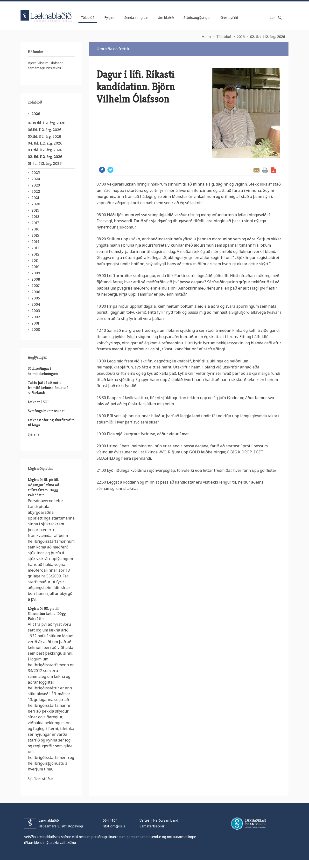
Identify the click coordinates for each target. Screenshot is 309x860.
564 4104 (110, 820)
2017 (35, 222)
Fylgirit (109, 17)
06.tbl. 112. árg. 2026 (44, 129)
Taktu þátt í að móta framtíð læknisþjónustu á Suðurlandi (48, 387)
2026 (241, 36)
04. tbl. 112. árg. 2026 (45, 143)
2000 (35, 329)
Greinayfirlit (229, 17)
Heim (206, 36)
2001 (35, 323)
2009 (35, 273)
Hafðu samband (165, 820)
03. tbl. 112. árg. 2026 (45, 150)
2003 (35, 310)
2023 (35, 185)
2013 (35, 247)
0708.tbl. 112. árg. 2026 (46, 122)
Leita (280, 17)
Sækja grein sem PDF (273, 170)
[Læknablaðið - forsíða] (46, 11)
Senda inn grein (136, 17)
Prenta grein (265, 170)
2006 (35, 291)
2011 (35, 260)
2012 (35, 254)
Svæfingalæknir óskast (46, 410)
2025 (35, 172)
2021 (35, 197)
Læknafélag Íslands (248, 824)
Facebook (102, 170)
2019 (35, 210)
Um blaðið (166, 17)
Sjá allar (34, 434)
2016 (35, 229)
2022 (35, 191)
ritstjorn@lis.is (114, 826)
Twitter (110, 170)
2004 (35, 304)
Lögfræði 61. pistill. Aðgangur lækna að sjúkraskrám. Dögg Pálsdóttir (43, 487)
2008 (35, 279)
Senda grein (256, 170)
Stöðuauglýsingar (197, 17)
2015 (35, 235)
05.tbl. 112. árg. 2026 (44, 136)
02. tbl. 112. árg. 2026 (267, 36)
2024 (35, 178)
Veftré (144, 820)
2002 (35, 316)
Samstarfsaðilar (152, 826)
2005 (35, 298)
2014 (35, 241)
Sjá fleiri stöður (40, 778)
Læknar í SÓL (38, 401)
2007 (35, 285)
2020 (35, 204)
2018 (35, 216)
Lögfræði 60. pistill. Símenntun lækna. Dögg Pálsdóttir (47, 613)
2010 (35, 266)
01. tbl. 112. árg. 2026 (45, 163)
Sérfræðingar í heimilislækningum (43, 371)
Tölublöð (223, 36)
